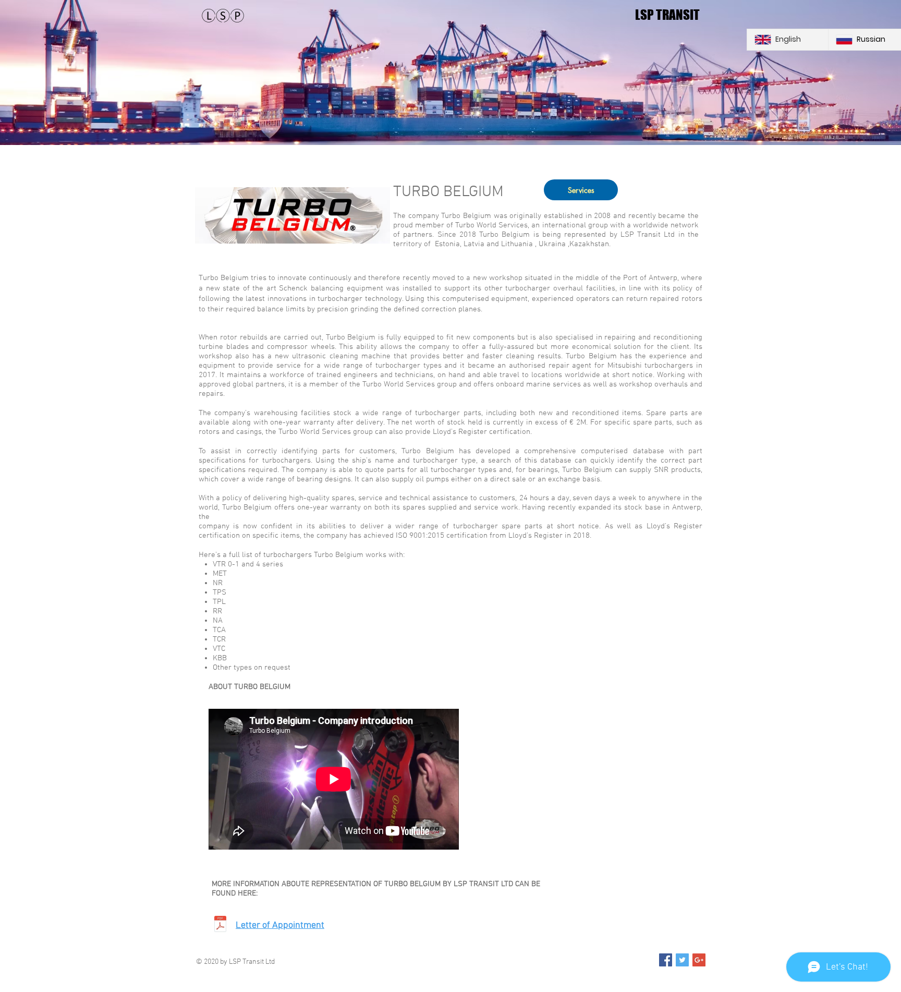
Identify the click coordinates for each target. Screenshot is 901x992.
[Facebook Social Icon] (665, 959)
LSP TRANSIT (667, 14)
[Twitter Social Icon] (682, 959)
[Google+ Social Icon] (698, 959)
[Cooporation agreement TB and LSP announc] (220, 925)
